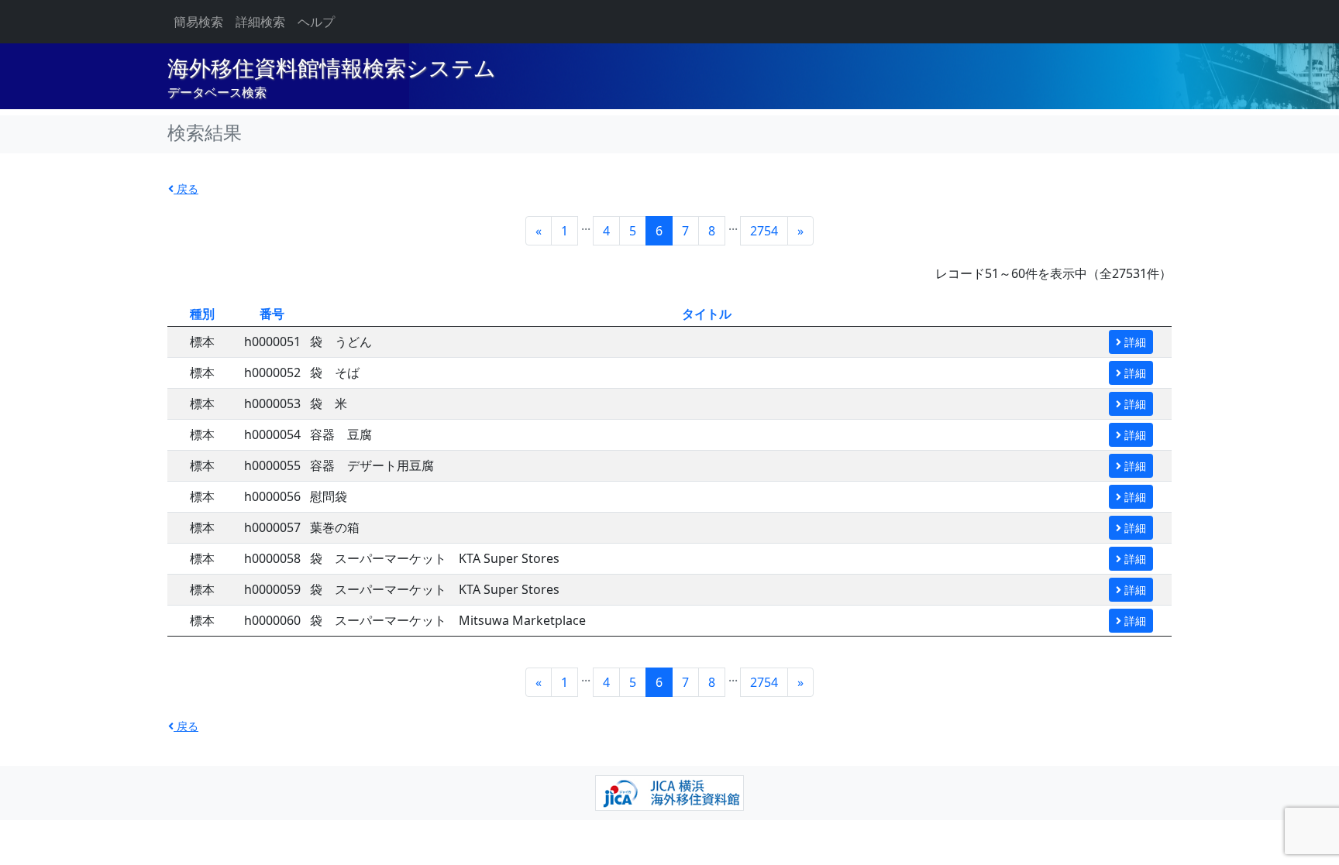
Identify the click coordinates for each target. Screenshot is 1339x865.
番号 (272, 313)
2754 (764, 230)
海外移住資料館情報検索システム (331, 69)
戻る (186, 188)
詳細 (1133, 342)
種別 (202, 313)
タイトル (706, 313)
